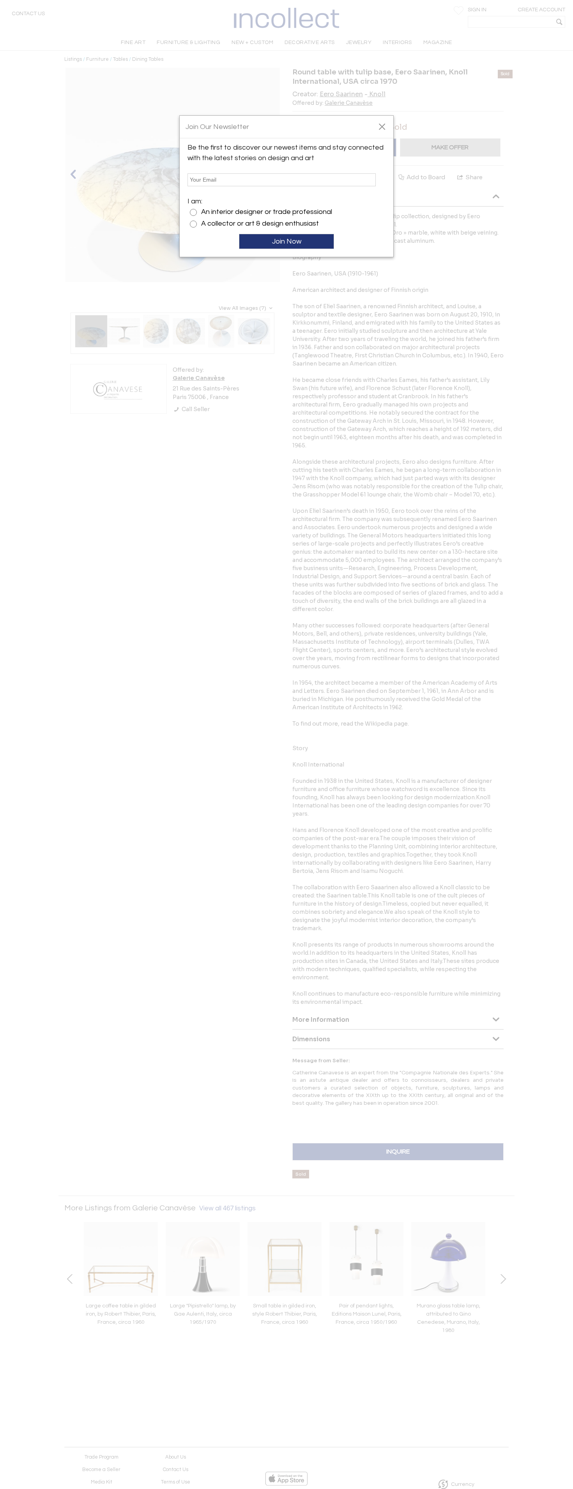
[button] (382, 126)
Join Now (286, 241)
